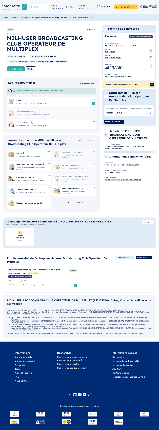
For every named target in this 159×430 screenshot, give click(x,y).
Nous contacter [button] (23, 381)
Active (11, 29)
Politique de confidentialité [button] (125, 361)
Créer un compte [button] (23, 357)
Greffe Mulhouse (33, 273)
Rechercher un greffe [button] (68, 364)
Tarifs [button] (17, 369)
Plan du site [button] (118, 357)
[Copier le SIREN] (151, 51)
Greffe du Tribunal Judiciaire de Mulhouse (122, 180)
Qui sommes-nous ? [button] (25, 361)
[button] (57, 7)
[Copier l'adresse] (151, 66)
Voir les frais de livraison (87, 83)
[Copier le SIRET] (151, 57)
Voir (152, 84)
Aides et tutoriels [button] (23, 373)
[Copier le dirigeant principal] (150, 113)
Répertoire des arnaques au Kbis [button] (128, 377)
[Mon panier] (109, 7)
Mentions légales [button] (120, 373)
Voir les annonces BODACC (74, 203)
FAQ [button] (17, 377)
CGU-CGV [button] (116, 369)
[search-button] (24, 7)
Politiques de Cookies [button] (122, 365)
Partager (92, 30)
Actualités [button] (20, 365)
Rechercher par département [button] (72, 368)
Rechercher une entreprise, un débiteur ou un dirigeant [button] (72, 358)
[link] (43, 278)
